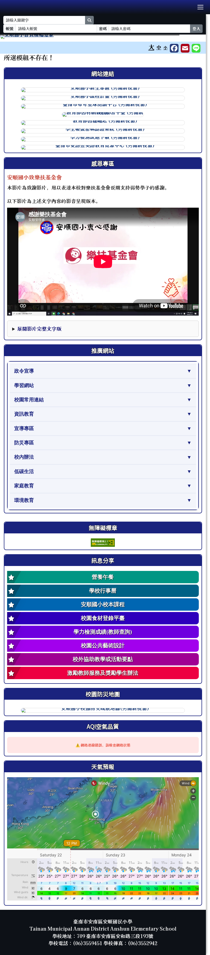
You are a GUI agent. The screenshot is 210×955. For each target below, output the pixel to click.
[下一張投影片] (193, 38)
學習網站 (24, 385)
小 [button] (166, 47)
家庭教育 (24, 485)
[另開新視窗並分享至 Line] (196, 48)
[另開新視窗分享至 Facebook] (174, 48)
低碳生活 (24, 471)
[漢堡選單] (200, 7)
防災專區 (24, 442)
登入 (196, 28)
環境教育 (24, 500)
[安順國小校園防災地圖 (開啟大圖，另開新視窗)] (103, 710)
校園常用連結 (29, 399)
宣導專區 (24, 428)
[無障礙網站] (103, 541)
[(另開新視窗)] (103, 37)
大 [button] (151, 47)
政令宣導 (24, 371)
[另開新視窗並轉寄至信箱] (185, 48)
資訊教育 (24, 414)
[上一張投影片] (13, 38)
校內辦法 (24, 457)
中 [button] (158, 47)
